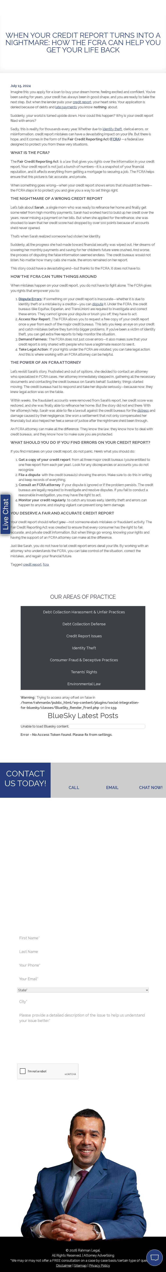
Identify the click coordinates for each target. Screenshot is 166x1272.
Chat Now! (151, 787)
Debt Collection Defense (84, 624)
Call (74, 787)
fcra (46, 564)
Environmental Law (84, 684)
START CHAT (135, 1231)
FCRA (115, 139)
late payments (66, 107)
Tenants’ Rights (84, 672)
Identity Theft (84, 648)
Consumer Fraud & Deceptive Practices (84, 660)
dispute (97, 304)
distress (143, 410)
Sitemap (80, 1265)
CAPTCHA (25, 1057)
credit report (82, 102)
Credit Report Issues (84, 636)
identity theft (112, 129)
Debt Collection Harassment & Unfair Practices (84, 612)
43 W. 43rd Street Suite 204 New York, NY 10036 (62, 866)
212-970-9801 (83, 890)
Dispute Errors (30, 299)
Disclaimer (64, 1265)
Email (112, 787)
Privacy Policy (99, 1265)
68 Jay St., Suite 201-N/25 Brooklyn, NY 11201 (101, 866)
